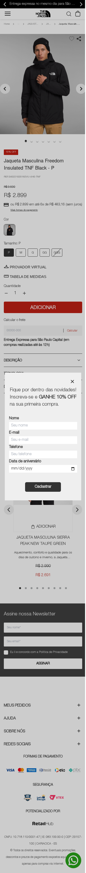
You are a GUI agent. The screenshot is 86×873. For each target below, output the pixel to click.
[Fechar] (72, 381)
